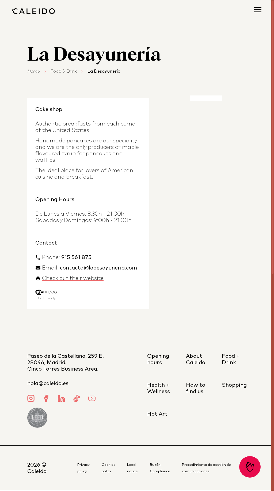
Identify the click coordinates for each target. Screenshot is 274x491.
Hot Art (157, 414)
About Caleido (195, 359)
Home (33, 71)
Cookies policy (108, 468)
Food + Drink (231, 359)
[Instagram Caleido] (31, 399)
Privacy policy (83, 468)
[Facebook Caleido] (46, 399)
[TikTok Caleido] (76, 399)
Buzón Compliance (160, 468)
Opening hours (158, 359)
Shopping (234, 385)
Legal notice (132, 468)
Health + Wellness (158, 388)
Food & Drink (63, 71)
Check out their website (73, 278)
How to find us (195, 388)
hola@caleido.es (47, 383)
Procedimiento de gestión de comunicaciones (206, 468)
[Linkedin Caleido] (61, 399)
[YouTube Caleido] (92, 399)
